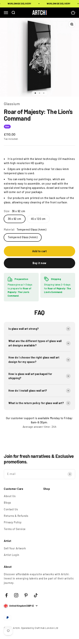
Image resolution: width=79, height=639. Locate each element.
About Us (10, 496)
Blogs (7, 502)
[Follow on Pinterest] (26, 595)
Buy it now (39, 263)
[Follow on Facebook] (6, 595)
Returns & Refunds (16, 515)
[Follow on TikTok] (35, 595)
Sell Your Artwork (15, 548)
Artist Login (11, 554)
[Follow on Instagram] (16, 595)
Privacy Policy (13, 522)
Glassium (12, 103)
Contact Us (11, 509)
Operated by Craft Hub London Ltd (39, 628)
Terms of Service (15, 529)
